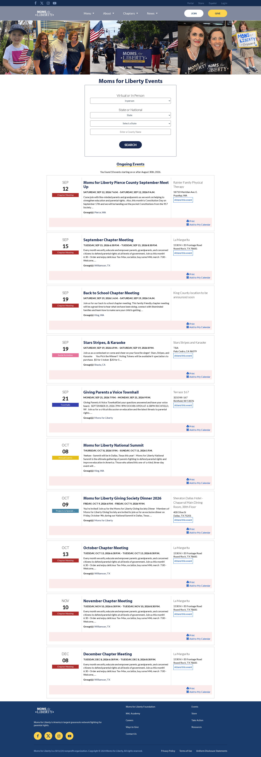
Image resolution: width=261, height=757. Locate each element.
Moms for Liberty (103, 417)
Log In (224, 3)
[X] (42, 3)
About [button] (107, 13)
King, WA (99, 315)
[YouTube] (54, 3)
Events (195, 706)
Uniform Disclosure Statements (211, 750)
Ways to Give (132, 726)
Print (192, 221)
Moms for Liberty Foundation (140, 706)
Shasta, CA (99, 364)
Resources (197, 726)
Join (194, 13)
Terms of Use (185, 750)
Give (217, 13)
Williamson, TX (102, 265)
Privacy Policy (168, 750)
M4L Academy (133, 713)
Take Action (197, 720)
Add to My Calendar (199, 224)
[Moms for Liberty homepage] (71, 710)
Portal (190, 3)
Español (212, 3)
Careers (129, 720)
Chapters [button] (129, 13)
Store (201, 3)
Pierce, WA (100, 212)
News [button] (151, 13)
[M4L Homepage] (44, 13)
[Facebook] (35, 3)
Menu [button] (87, 13)
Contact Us (131, 733)
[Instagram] (48, 3)
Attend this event (183, 199)
